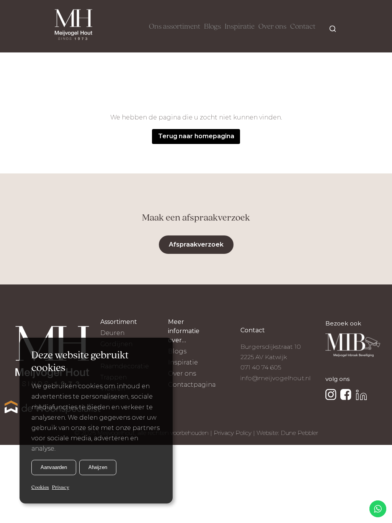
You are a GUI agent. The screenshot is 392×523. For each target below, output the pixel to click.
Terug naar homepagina (196, 136)
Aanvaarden (54, 467)
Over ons (272, 27)
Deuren (112, 333)
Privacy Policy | (235, 432)
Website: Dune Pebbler (287, 432)
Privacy (60, 487)
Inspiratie (240, 27)
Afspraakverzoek (196, 244)
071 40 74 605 (260, 367)
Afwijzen (97, 467)
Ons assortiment (174, 27)
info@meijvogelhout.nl (275, 378)
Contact (302, 27)
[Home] (73, 26)
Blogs (212, 27)
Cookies (40, 487)
